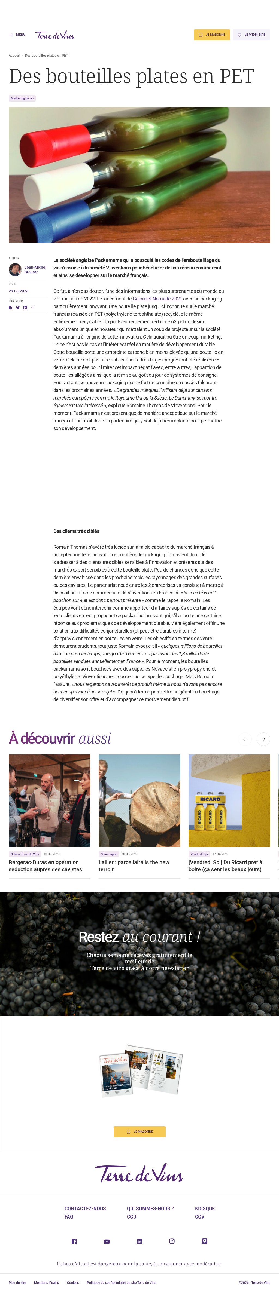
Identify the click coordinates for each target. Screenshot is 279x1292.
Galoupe (141, 299)
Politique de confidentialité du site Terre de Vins (121, 1283)
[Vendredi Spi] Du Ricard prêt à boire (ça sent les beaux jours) (225, 866)
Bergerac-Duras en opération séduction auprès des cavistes (45, 866)
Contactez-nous (85, 1208)
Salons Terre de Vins (25, 854)
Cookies (73, 1283)
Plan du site (17, 1283)
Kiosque (205, 1208)
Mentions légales (46, 1283)
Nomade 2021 (166, 299)
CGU (131, 1216)
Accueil (14, 55)
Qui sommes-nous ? (150, 1208)
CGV (199, 1216)
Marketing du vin (22, 98)
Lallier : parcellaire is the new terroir (134, 866)
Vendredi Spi (199, 854)
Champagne (109, 854)
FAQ (69, 1216)
